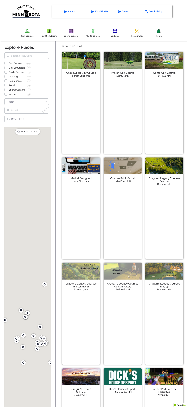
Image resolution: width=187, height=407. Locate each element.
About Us (72, 11)
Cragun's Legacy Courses (164, 178)
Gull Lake (81, 392)
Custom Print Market (122, 178)
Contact (125, 11)
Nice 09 (164, 286)
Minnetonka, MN (123, 392)
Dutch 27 (164, 181)
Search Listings (156, 11)
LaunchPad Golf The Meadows (164, 390)
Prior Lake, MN (164, 394)
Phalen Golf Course (123, 72)
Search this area (29, 132)
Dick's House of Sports (122, 389)
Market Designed (81, 178)
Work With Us (101, 11)
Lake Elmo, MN (81, 181)
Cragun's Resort (81, 389)
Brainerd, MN (164, 184)
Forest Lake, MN (81, 75)
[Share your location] (44, 110)
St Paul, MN (122, 75)
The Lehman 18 (81, 286)
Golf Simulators (122, 286)
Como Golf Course (164, 72)
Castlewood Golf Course (81, 72)
